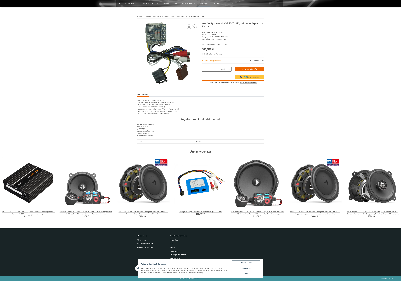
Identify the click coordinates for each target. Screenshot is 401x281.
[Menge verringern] (204, 69)
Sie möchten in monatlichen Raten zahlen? (233, 83)
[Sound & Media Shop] (119, 3)
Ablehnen (246, 274)
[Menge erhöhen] (229, 69)
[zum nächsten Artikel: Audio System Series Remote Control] (262, 16)
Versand (219, 54)
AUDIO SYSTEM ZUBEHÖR (219, 37)
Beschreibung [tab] (143, 94)
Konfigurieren (246, 268)
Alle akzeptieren (246, 263)
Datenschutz (174, 240)
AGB (171, 244)
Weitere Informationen (248, 83)
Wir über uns (141, 240)
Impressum (174, 251)
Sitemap (172, 247)
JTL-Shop (390, 278)
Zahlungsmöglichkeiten (145, 244)
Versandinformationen (145, 247)
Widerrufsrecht (175, 258)
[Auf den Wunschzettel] (194, 26)
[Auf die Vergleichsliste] (189, 26)
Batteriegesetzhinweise (178, 255)
